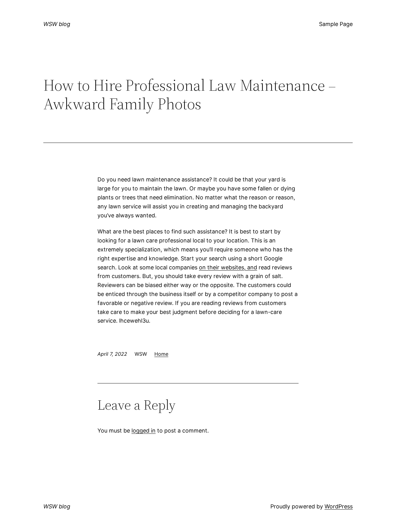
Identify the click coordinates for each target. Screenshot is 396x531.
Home (161, 354)
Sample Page (336, 24)
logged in (143, 430)
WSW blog (56, 24)
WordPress (339, 506)
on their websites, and (228, 267)
